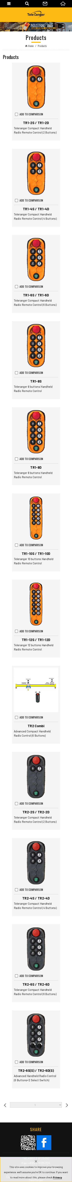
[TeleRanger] (36, 14)
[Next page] (66, 1105)
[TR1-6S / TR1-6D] (36, 259)
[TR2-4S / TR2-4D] (36, 862)
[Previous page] (5, 1105)
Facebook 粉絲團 (44, 1142)
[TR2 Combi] (36, 690)
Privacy (57, 1177)
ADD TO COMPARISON (31, 114)
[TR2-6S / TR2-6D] (36, 948)
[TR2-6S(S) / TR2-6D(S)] (36, 1034)
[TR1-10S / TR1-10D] (36, 517)
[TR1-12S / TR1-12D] (36, 604)
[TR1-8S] (36, 345)
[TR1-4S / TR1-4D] (36, 173)
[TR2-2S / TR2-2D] (36, 776)
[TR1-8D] (36, 431)
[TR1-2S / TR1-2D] (36, 87)
